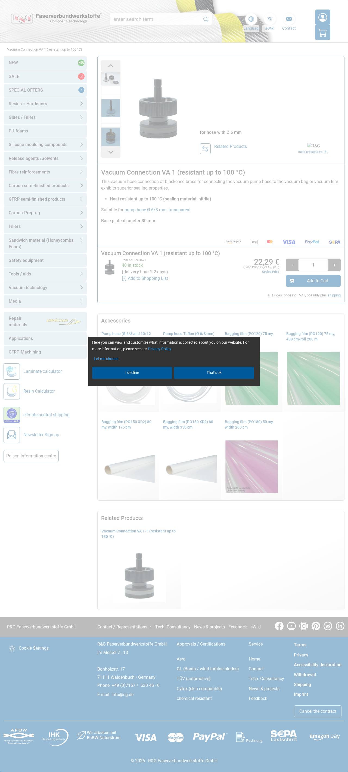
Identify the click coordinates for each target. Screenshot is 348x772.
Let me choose (106, 358)
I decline (132, 372)
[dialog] (174, 386)
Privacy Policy (159, 349)
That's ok (214, 372)
